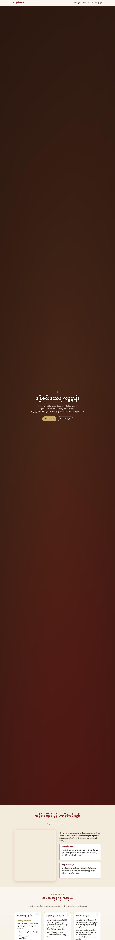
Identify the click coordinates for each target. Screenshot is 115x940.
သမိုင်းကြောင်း (76, 3)
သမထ (84, 3)
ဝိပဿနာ (90, 3)
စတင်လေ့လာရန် (49, 418)
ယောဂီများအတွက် (65, 418)
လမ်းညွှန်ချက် (98, 3)
